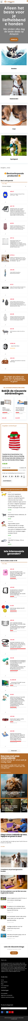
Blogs (2, 984)
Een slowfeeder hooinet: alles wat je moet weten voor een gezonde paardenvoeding (16, 918)
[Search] (20, 2)
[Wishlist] (23, 2)
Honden (3, 846)
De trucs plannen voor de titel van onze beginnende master (13, 892)
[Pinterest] (12, 1012)
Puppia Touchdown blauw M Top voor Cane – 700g (17, 194)
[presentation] (2, 403)
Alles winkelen (4, 982)
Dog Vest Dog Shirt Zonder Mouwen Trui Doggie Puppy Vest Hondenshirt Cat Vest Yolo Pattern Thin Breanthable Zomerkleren (17, 574)
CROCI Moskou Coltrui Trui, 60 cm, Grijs (17, 332)
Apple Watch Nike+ (15, 346)
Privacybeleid (4, 993)
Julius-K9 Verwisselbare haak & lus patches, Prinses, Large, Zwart (17, 287)
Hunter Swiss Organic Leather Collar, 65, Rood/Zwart (17, 719)
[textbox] (14, 1008)
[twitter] (5, 1012)
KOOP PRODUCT (7, 481)
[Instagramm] (7, 1012)
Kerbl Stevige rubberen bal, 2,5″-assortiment (17, 609)
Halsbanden (10, 521)
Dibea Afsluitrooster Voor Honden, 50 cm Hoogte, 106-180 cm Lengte (6, 410)
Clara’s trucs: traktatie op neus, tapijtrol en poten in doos (14, 835)
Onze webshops (5, 985)
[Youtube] (10, 1012)
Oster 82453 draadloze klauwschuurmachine (15, 273)
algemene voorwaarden (6, 995)
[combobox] (14, 1008)
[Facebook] (2, 1012)
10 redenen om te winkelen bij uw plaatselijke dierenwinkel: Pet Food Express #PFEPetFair (16, 908)
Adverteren (3, 987)
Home (2, 980)
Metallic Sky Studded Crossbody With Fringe (17, 361)
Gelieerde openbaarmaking (7, 997)
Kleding (9, 492)
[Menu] (1, 2)
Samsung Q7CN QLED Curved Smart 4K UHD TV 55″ (17, 683)
